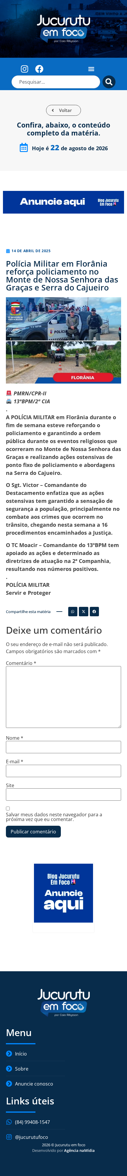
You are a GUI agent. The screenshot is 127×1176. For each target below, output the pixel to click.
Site (10, 785)
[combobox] (56, 81)
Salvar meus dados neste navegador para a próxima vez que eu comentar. (54, 817)
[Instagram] (24, 68)
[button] (91, 69)
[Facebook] (39, 68)
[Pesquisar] (108, 81)
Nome (14, 738)
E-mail (14, 761)
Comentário (21, 663)
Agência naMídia (79, 1150)
